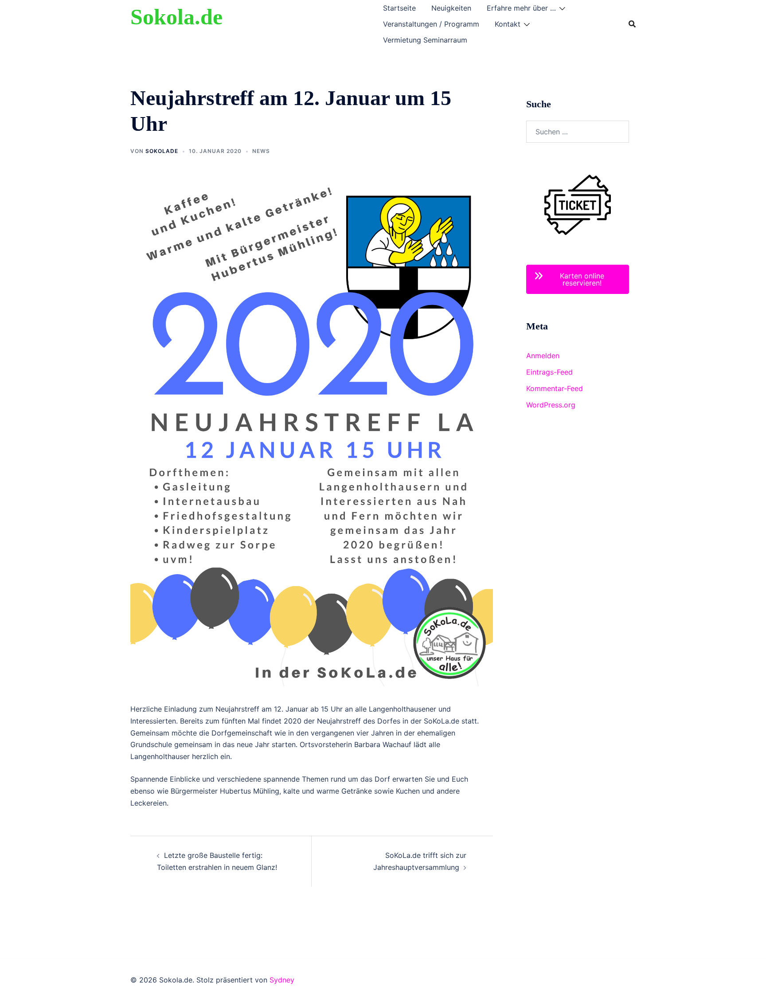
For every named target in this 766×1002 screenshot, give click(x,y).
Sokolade (161, 151)
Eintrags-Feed (549, 372)
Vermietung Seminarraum (425, 39)
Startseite (399, 8)
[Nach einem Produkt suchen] (632, 23)
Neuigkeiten (451, 8)
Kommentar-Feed (554, 388)
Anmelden (542, 355)
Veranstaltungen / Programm (431, 24)
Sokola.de (176, 16)
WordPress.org (550, 404)
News (261, 151)
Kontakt (507, 24)
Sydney (282, 979)
